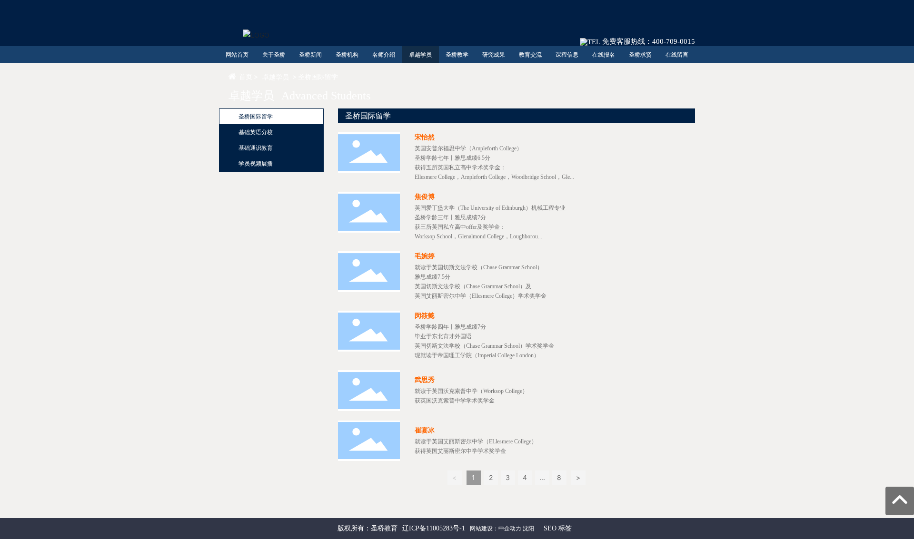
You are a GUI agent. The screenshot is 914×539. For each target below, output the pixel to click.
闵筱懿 (425, 315)
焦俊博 (425, 196)
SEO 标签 (558, 528)
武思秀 (425, 379)
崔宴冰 (425, 430)
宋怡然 (425, 137)
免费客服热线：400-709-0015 (647, 41)
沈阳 (528, 528)
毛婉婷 (425, 256)
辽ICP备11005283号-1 (433, 528)
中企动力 (509, 528)
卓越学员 (275, 77)
